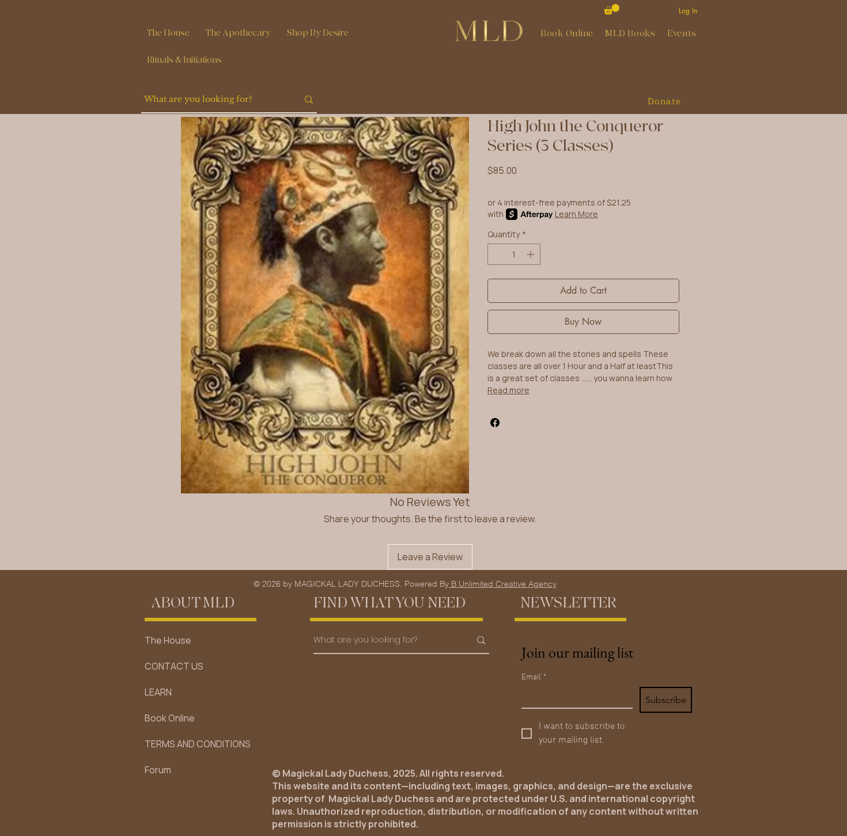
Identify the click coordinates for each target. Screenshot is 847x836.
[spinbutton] (514, 254)
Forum (158, 769)
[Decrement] (496, 254)
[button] (238, 33)
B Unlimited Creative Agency (503, 584)
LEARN (158, 692)
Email (533, 677)
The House (168, 640)
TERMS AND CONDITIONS (198, 744)
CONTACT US (174, 666)
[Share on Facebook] (495, 423)
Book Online (170, 718)
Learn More (576, 213)
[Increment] (531, 254)
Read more (508, 390)
